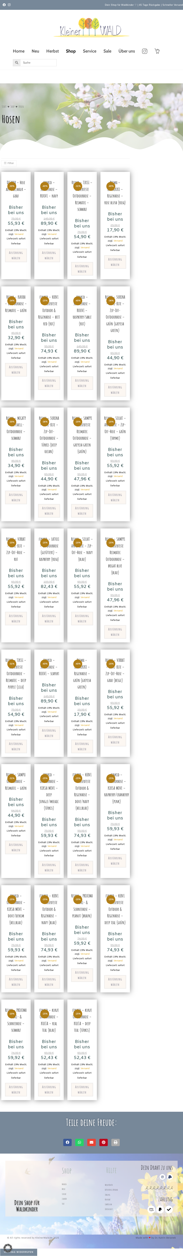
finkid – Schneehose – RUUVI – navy (49, 189)
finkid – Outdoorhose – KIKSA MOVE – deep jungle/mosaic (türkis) (49, 791)
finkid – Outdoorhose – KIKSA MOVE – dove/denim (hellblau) (16, 909)
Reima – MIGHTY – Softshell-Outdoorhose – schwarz (16, 428)
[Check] (169, 1209)
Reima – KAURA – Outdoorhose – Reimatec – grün (16, 303)
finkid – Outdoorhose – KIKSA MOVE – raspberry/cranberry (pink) (116, 788)
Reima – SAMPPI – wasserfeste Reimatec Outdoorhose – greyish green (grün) (82, 434)
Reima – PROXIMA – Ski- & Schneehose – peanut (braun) (82, 906)
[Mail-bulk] (170, 1177)
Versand (18, 234)
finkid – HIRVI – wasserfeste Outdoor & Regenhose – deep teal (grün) (115, 909)
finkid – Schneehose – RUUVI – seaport (49, 666)
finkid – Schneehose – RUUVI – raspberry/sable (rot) (82, 310)
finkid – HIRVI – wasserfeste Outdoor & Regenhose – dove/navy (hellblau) (82, 791)
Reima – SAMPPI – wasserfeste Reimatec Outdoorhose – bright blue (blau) (115, 555)
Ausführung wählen (16, 255)
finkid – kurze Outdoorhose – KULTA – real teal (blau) (49, 1020)
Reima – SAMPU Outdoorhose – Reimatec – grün (16, 781)
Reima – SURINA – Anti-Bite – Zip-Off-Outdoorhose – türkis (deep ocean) (49, 434)
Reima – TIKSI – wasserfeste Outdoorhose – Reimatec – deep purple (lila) (16, 673)
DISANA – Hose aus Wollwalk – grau (16, 189)
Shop (12, 106)
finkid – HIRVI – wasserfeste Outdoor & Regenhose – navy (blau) (48, 909)
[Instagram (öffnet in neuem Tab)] (9, 5)
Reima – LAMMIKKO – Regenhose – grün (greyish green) (82, 673)
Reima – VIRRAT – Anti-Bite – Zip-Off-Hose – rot (16, 549)
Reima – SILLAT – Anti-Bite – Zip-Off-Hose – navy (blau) (82, 549)
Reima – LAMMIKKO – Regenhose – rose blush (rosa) (115, 192)
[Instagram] (162, 1177)
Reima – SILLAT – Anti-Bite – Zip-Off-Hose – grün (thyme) (115, 428)
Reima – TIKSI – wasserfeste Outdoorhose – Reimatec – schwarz (82, 196)
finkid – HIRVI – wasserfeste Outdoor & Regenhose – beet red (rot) (49, 310)
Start (4, 106)
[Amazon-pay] (151, 1209)
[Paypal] (160, 1209)
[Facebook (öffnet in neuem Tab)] (5, 5)
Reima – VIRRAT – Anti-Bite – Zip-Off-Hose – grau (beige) (115, 670)
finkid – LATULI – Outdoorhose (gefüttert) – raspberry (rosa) (49, 549)
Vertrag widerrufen (19, 1252)
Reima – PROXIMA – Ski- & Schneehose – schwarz (16, 1020)
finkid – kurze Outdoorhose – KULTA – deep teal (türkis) (82, 1020)
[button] (67, 1142)
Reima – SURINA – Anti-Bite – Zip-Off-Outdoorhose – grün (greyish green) (115, 313)
